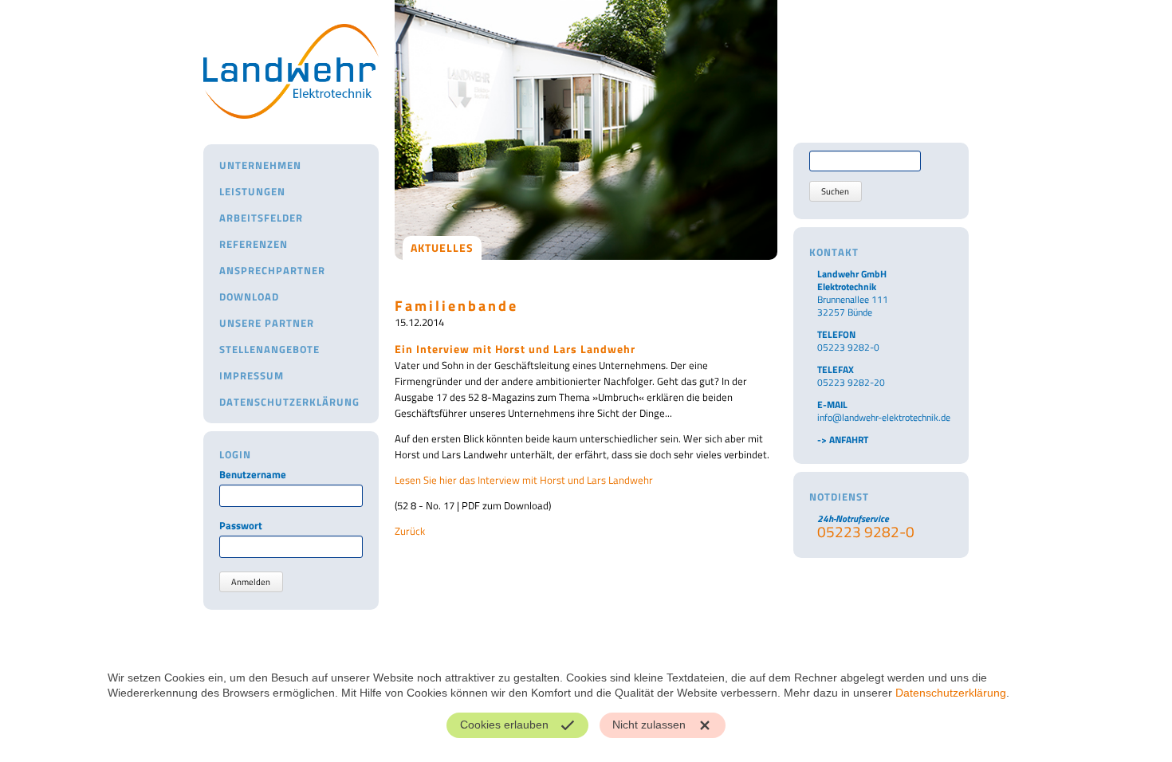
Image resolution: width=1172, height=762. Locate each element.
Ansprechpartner (272, 270)
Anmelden (250, 581)
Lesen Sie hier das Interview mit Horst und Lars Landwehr (524, 480)
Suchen (835, 191)
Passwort (240, 525)
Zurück (410, 531)
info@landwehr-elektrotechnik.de (883, 417)
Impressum (251, 375)
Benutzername (252, 474)
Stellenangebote (269, 349)
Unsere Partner (266, 323)
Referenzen (253, 244)
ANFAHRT (848, 439)
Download (249, 296)
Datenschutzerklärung (289, 402)
